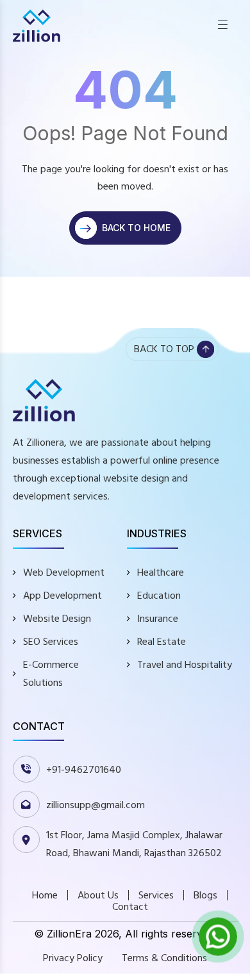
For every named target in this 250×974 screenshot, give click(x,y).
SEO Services (50, 642)
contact (130, 907)
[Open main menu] (223, 25)
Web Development (63, 572)
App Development (62, 595)
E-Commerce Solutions (51, 674)
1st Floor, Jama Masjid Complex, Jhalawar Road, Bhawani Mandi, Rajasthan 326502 (134, 844)
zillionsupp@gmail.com (95, 805)
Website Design (57, 619)
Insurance (157, 619)
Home (45, 895)
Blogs (205, 895)
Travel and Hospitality (184, 665)
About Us (98, 895)
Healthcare (160, 572)
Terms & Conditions (164, 958)
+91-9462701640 (83, 770)
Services (156, 895)
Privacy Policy (73, 958)
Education (159, 595)
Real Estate (161, 642)
